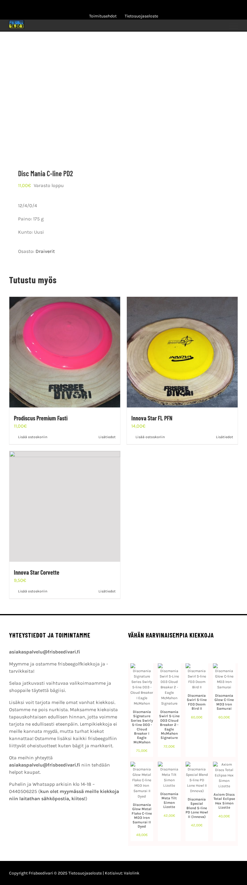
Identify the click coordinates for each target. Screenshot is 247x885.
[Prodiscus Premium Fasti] (64, 352)
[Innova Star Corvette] (64, 506)
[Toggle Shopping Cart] (194, 26)
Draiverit (45, 251)
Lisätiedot (107, 437)
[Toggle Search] (212, 26)
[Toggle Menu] (233, 26)
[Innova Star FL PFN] (182, 352)
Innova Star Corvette (36, 572)
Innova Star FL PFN (151, 418)
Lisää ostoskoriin (32, 437)
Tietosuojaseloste (85, 873)
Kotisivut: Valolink (122, 873)
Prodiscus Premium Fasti (40, 418)
